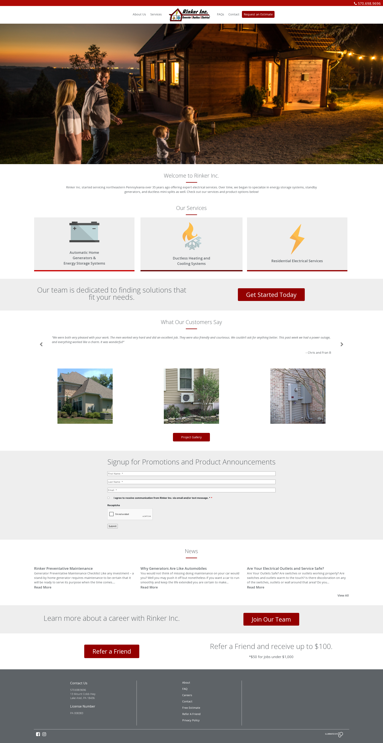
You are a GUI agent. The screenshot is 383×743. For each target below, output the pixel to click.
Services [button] (156, 14)
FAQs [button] (220, 14)
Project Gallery (191, 442)
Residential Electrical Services (297, 260)
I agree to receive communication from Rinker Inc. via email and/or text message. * (163, 502)
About (186, 687)
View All (343, 600)
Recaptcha (113, 509)
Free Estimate (191, 712)
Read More (43, 591)
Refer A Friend (191, 718)
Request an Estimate (258, 14)
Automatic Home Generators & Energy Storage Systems (84, 258)
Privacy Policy (191, 725)
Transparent (119, 14)
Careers (187, 699)
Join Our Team (271, 624)
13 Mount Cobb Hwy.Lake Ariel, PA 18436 (83, 700)
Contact (187, 706)
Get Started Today (271, 294)
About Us (139, 14)
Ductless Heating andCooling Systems (191, 261)
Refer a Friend (111, 656)
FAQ (184, 693)
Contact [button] (233, 14)
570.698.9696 (369, 3)
